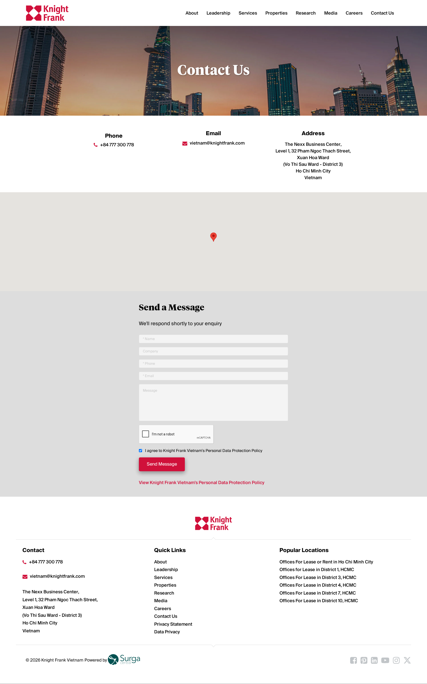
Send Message (162, 464)
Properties (276, 13)
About (192, 13)
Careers (354, 13)
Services (248, 13)
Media (331, 13)
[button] (213, 237)
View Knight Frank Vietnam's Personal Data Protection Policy (201, 483)
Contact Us (383, 13)
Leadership (219, 13)
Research (306, 13)
